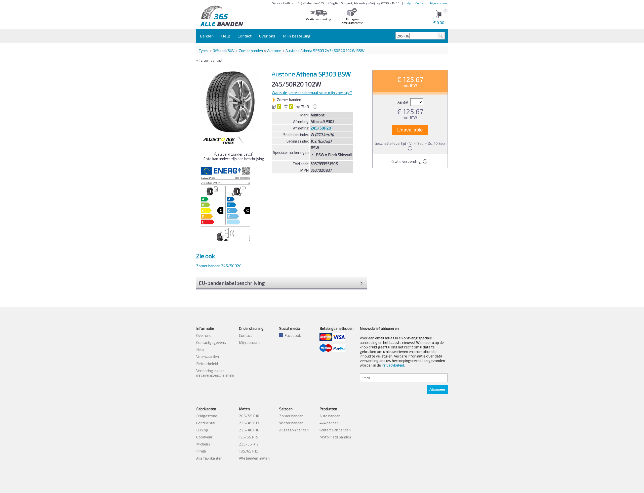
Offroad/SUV (223, 50)
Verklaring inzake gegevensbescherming (215, 372)
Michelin (203, 444)
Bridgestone (206, 416)
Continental (205, 423)
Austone (274, 50)
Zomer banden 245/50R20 (219, 265)
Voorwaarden (207, 356)
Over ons (267, 35)
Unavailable (410, 129)
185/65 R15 (248, 451)
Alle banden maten (254, 458)
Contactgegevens (211, 342)
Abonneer (437, 389)
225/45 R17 (249, 423)
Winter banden (291, 423)
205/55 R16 (249, 416)
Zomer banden (251, 50)
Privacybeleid (393, 365)
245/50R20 (321, 128)
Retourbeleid (207, 363)
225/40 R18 (249, 430)
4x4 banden (329, 423)
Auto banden (329, 416)
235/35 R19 (249, 444)
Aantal (403, 102)
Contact (420, 3)
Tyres (203, 50)
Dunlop (202, 430)
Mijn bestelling (296, 35)
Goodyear (204, 437)
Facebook (292, 335)
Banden (207, 35)
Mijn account (439, 3)
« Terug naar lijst (209, 60)
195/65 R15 (248, 437)
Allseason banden (294, 430)
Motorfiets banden (335, 437)
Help (408, 3)
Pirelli (201, 451)
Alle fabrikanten (209, 458)
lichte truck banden (335, 430)
